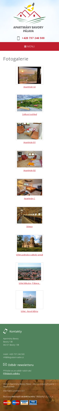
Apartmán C (29, 198)
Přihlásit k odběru (11, 373)
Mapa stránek (8, 386)
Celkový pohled (29, 114)
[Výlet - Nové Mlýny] (29, 299)
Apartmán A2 (29, 86)
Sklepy (29, 226)
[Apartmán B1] (29, 131)
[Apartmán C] (29, 187)
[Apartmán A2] (29, 75)
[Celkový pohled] (29, 103)
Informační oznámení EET (14, 390)
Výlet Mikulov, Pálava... (29, 283)
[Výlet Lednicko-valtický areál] (29, 243)
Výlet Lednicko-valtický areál (29, 254)
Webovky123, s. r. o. (45, 396)
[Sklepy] (29, 215)
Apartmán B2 (29, 170)
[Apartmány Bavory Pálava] (29, 17)
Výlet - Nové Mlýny (29, 311)
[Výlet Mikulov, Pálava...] (29, 271)
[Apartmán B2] (29, 159)
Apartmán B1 (29, 142)
